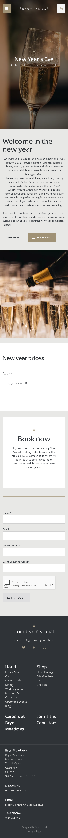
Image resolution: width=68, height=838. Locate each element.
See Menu (13, 237)
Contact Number (13, 545)
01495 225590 (12, 818)
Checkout (43, 685)
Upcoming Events (16, 701)
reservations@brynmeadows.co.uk (24, 804)
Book (61, 8)
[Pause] (63, 92)
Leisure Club (13, 680)
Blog (8, 706)
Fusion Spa (12, 672)
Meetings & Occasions (12, 695)
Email (6, 529)
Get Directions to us (16, 790)
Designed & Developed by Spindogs (34, 829)
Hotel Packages (46, 672)
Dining (9, 685)
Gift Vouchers (45, 676)
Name (7, 513)
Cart (39, 680)
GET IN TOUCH (16, 598)
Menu (7, 8)
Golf (7, 676)
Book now (44, 237)
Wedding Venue (14, 689)
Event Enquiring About (16, 562)
